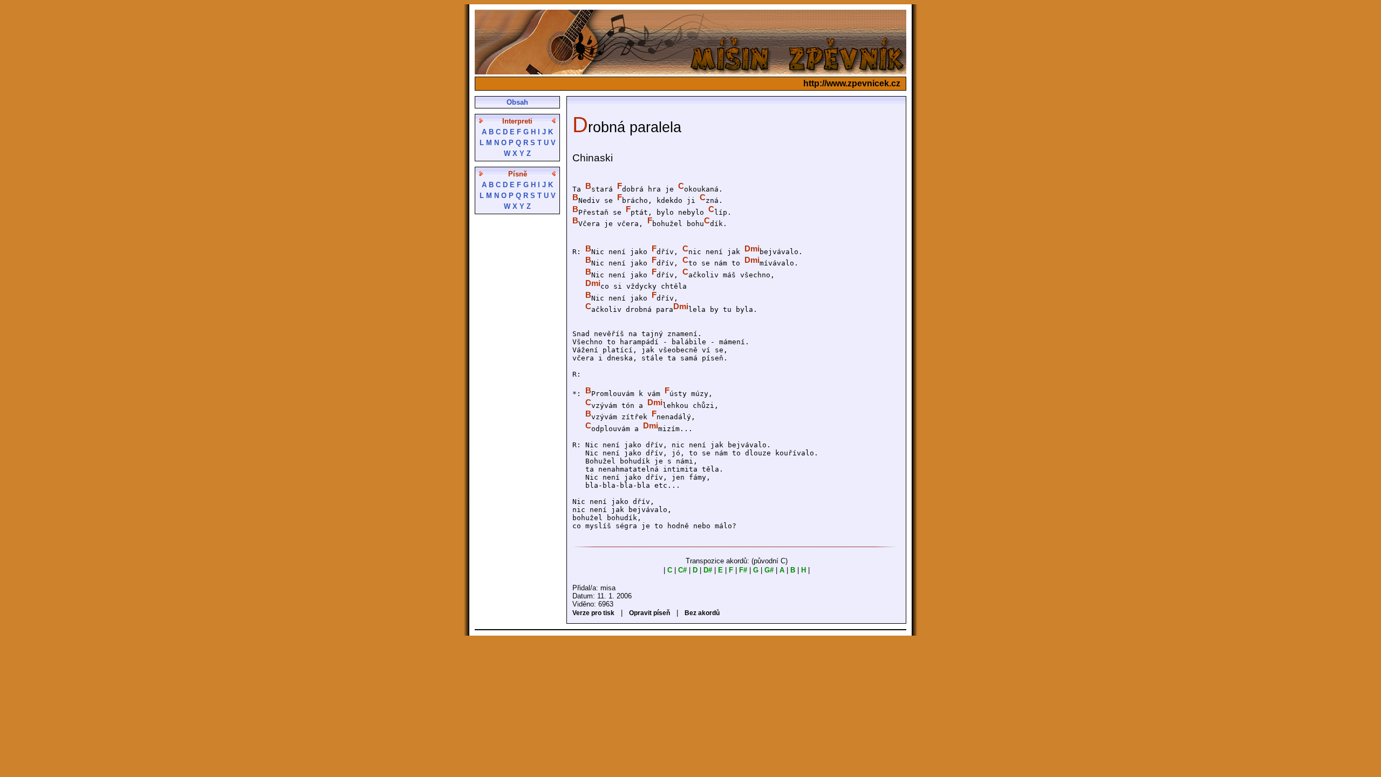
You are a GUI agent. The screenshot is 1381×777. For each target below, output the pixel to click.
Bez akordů (702, 613)
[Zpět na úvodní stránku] (690, 71)
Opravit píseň (649, 613)
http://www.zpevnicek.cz (851, 83)
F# (743, 570)
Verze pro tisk (593, 613)
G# (769, 570)
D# (707, 570)
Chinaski (592, 157)
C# (682, 570)
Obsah (517, 102)
